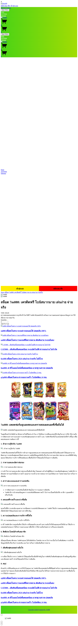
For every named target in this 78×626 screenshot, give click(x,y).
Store (2, 36)
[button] (39, 324)
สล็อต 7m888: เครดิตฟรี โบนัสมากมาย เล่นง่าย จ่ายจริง (24, 292)
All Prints (4, 38)
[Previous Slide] (1, 622)
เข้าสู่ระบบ (14, 6)
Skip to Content (6, 8)
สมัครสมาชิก (5, 6)
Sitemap (3, 16)
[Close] (1, 615)
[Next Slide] (1, 624)
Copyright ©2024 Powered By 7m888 (39, 610)
